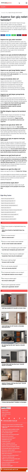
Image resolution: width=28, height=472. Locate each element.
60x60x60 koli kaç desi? (7, 439)
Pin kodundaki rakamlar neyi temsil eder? (11, 448)
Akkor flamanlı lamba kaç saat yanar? (10, 431)
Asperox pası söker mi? (6, 207)
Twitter (8, 35)
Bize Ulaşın (4, 415)
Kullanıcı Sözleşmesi (6, 412)
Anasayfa (3, 6)
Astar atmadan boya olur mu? (7, 216)
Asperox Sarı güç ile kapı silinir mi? (8, 200)
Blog (7, 12)
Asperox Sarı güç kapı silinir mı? (7, 198)
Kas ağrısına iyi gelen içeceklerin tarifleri (10, 429)
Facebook (3, 35)
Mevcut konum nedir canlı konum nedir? (10, 434)
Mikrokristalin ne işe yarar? (8, 436)
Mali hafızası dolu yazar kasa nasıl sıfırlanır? (11, 451)
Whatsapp (13, 35)
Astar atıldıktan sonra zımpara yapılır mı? (9, 214)
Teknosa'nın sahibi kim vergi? (8, 457)
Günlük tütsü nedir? (6, 441)
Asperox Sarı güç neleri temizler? (15, 12)
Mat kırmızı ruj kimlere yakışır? (8, 450)
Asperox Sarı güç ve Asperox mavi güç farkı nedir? (11, 209)
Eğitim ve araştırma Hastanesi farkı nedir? (11, 458)
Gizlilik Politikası (5, 410)
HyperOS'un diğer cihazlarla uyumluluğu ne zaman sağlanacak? (12, 427)
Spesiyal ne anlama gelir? (7, 465)
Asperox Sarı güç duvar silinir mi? (8, 203)
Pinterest (24, 35)
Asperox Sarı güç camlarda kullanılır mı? (9, 205)
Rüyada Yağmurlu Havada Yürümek (9, 444)
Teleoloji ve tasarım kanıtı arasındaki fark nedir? (12, 424)
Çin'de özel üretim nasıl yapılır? (8, 437)
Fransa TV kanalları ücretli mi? (8, 443)
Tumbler (19, 35)
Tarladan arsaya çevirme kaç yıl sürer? (10, 455)
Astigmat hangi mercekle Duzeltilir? (8, 219)
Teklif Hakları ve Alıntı (6, 414)
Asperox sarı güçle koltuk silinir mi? (8, 212)
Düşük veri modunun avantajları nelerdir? (11, 446)
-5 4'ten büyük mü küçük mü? (8, 460)
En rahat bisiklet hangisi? (7, 432)
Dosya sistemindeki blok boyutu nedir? (10, 462)
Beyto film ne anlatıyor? (7, 453)
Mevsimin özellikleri (6, 464)
